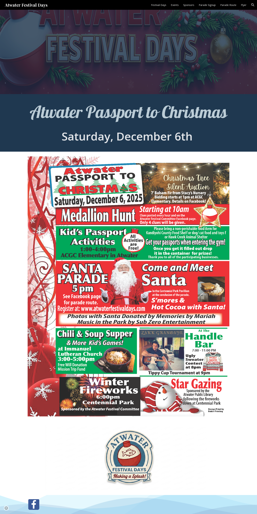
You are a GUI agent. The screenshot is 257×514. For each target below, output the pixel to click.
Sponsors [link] (188, 5)
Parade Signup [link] (207, 5)
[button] (253, 5)
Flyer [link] (244, 5)
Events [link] (175, 5)
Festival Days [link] (158, 5)
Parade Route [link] (228, 5)
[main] (128, 122)
